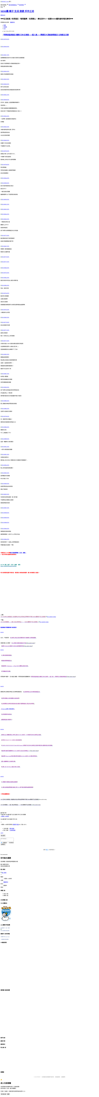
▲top (2, 832)
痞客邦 (14, 824)
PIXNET (38, 1076)
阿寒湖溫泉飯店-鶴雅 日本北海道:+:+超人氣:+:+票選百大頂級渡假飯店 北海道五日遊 (36, 35)
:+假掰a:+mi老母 (5, 816)
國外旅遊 (12, 828)
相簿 (4, 25)
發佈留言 (3, 844)
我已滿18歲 (3, 1094)
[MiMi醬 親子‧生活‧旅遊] (1, 929)
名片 (4, 28)
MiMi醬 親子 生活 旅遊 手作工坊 (17, 11)
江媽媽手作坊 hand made (5, 936)
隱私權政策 (57, 1076)
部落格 (5, 27)
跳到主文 (3, 15)
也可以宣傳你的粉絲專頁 (5, 930)
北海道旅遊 (12, 830)
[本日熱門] (51, 616)
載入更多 (3, 835)
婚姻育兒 (12, 22)
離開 (8, 1094)
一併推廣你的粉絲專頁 (5, 939)
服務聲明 (63, 1076)
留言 (18, 824)
